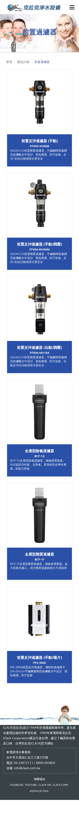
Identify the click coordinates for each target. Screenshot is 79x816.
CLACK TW (44, 785)
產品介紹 (23, 62)
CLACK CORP (60, 785)
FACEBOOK (16, 785)
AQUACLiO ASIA (39, 791)
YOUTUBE (31, 785)
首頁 (9, 62)
